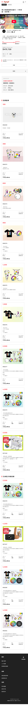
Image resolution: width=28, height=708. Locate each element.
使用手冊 (4, 689)
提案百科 (4, 691)
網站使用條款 (5, 675)
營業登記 (9, 32)
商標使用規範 (5, 666)
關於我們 (4, 661)
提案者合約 (4, 678)
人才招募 (4, 663)
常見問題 (4, 686)
